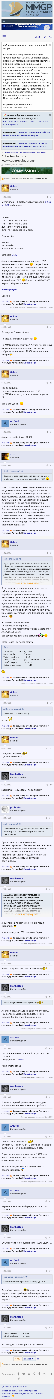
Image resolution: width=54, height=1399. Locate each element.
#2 (51, 327)
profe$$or (15, 807)
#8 (51, 748)
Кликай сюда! (29, 304)
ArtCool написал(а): (12, 709)
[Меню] (27, 21)
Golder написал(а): (11, 471)
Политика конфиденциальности (17, 1393)
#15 (50, 1097)
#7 (51, 703)
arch (12, 454)
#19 (50, 1271)
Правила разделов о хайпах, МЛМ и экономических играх (27, 134)
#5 (51, 465)
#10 (50, 818)
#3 (51, 383)
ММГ (22, 1059)
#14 (50, 1048)
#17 (50, 1201)
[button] (4, 37)
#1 (51, 197)
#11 (50, 889)
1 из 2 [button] (17, 1358)
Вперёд (28, 1358)
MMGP (7, 1386)
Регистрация (9, 289)
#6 (51, 553)
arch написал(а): (10, 558)
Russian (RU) (21, 1386)
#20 (50, 1327)
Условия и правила (28, 1390)
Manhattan (16, 773)
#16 (50, 1136)
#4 (51, 432)
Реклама (5, 301)
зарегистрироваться (15, 107)
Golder (7, 164)
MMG (14, 254)
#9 (51, 785)
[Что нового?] (44, 37)
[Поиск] (50, 37)
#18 (50, 1237)
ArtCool (14, 421)
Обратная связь (9, 1390)
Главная (6, 1396)
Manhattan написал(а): (13, 1277)
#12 (50, 963)
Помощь (39, 1393)
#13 (50, 997)
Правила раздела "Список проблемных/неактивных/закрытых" (25, 145)
